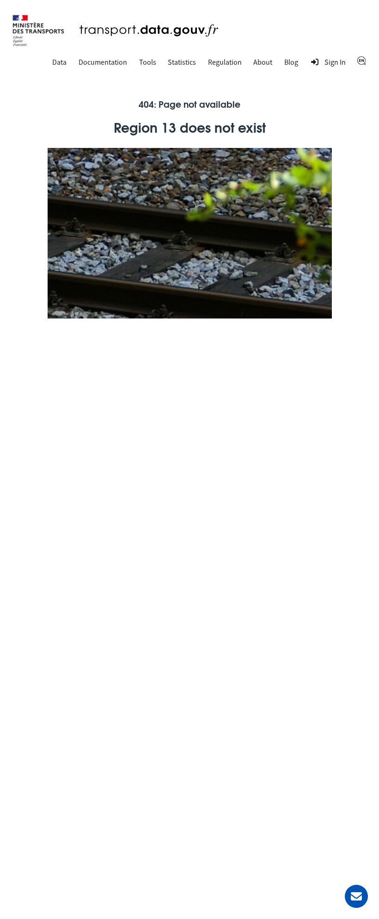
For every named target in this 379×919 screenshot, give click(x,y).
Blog (291, 62)
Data (59, 62)
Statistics (182, 62)
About (262, 62)
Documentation (103, 62)
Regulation (225, 62)
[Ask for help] (356, 896)
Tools (147, 62)
